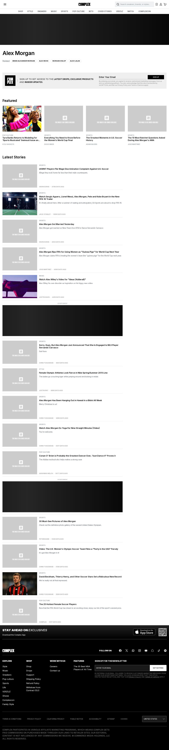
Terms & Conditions (11, 719)
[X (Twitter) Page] (126, 650)
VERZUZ (119, 11)
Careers (53, 666)
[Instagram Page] (139, 650)
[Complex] (84, 4)
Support (30, 675)
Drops (29, 670)
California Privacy (55, 719)
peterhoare (44, 539)
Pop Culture (7, 135)
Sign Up (156, 77)
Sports (47, 135)
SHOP (20, 11)
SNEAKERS (41, 11)
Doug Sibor (49, 144)
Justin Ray (43, 390)
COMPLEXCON (144, 11)
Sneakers (6, 675)
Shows (5, 696)
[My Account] (160, 4)
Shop (28, 666)
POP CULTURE (78, 11)
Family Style (8, 704)
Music (5, 670)
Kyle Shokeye (8, 144)
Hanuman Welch (46, 473)
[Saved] (156, 4)
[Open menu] (4, 4)
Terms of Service (137, 85)
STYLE (30, 11)
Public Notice (76, 719)
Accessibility (95, 719)
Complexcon (8, 700)
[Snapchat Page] (152, 650)
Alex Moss (43, 61)
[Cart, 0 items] (165, 4)
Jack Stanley (45, 214)
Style (4, 666)
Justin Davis (44, 297)
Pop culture (8, 679)
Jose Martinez (134, 144)
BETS (91, 11)
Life (4, 687)
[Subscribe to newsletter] (158, 668)
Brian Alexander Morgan (23, 61)
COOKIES (124, 719)
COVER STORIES (105, 11)
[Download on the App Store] (144, 632)
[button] (154, 719)
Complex (43, 622)
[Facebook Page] (120, 650)
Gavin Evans (44, 187)
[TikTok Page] (159, 650)
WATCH (130, 11)
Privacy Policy (123, 85)
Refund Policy (32, 683)
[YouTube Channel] (146, 650)
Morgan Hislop (59, 61)
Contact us (55, 670)
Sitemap (111, 719)
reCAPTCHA (103, 85)
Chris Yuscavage (46, 363)
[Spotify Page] (165, 650)
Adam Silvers (91, 144)
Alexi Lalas (75, 61)
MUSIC (54, 11)
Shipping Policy (33, 679)
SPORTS (64, 11)
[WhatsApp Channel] (133, 650)
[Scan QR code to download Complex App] (163, 632)
